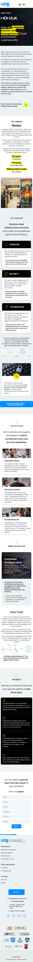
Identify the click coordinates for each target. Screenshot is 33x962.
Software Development (8, 850)
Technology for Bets (7, 859)
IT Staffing (4, 868)
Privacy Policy (16, 957)
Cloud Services (5, 856)
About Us (4, 879)
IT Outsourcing (5, 871)
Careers (3, 883)
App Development (7, 853)
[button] (30, 4)
